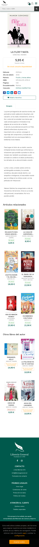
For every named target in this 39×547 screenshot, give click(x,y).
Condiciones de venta (19, 490)
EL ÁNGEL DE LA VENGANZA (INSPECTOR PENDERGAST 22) (28, 275)
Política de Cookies (20, 496)
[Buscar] (36, 8)
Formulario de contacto (19, 476)
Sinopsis (9, 106)
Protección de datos (19, 493)
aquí (24, 533)
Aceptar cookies (19, 542)
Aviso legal (19, 486)
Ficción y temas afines (23, 78)
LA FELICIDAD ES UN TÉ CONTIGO (28, 363)
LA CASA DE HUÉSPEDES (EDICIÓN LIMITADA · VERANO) (27, 233)
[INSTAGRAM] (21, 460)
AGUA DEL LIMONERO (28, 404)
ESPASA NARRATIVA (23, 88)
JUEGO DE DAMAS (11, 404)
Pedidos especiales (19, 509)
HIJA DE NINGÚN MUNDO (11, 316)
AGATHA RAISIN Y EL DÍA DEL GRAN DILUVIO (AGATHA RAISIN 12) (11, 276)
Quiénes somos (19, 506)
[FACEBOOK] (17, 460)
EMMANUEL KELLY (11, 358)
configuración (19, 535)
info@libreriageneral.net (19, 473)
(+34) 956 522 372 (19, 470)
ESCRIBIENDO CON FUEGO (28, 317)
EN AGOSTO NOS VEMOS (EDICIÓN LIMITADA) (11, 233)
